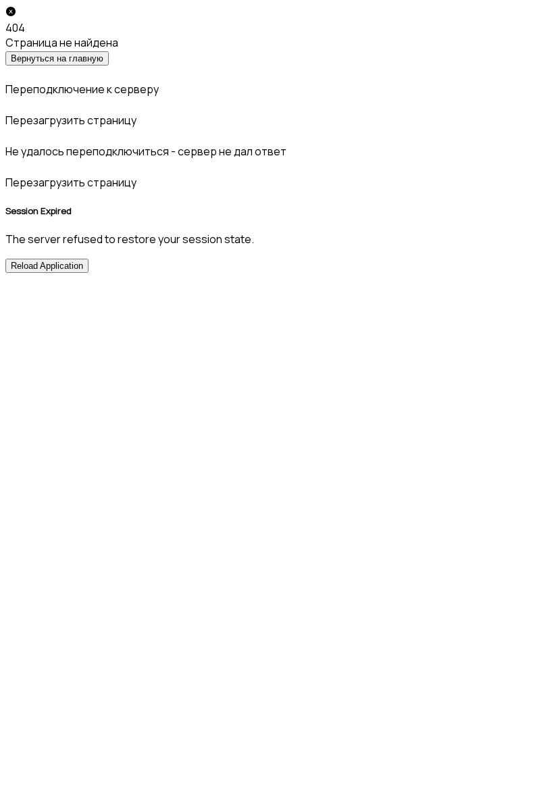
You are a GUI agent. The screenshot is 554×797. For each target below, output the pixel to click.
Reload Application (47, 266)
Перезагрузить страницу (70, 120)
